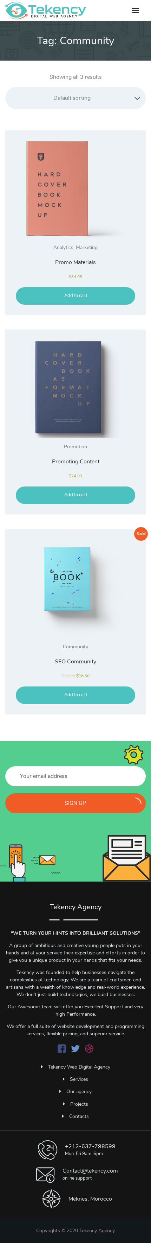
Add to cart (75, 295)
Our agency (79, 1091)
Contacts (79, 1116)
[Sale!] (75, 589)
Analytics (63, 247)
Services (79, 1079)
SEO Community (75, 661)
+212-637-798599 (90, 1146)
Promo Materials (75, 262)
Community (75, 646)
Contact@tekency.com (90, 1171)
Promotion (75, 446)
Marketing (87, 247)
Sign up (75, 803)
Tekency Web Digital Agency (79, 1067)
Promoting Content (75, 461)
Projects (79, 1104)
